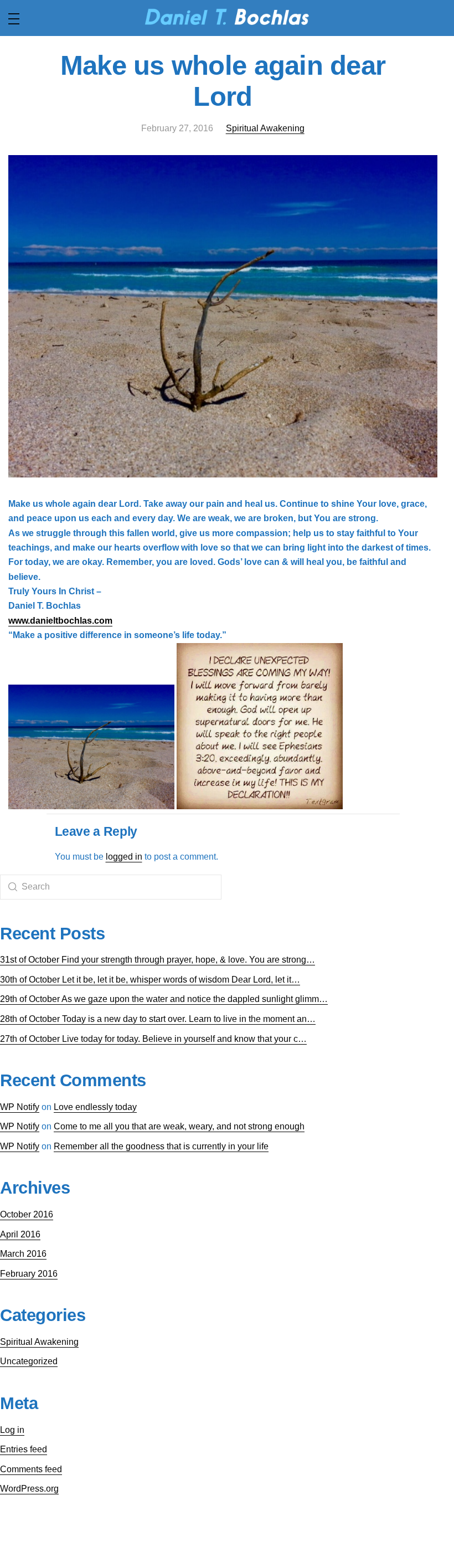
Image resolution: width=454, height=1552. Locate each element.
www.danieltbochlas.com (60, 620)
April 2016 (20, 1234)
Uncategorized (29, 1361)
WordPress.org (29, 1488)
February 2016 (29, 1273)
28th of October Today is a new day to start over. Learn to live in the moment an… (158, 1019)
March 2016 (23, 1253)
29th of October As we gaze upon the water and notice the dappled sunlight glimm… (164, 999)
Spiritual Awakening (265, 128)
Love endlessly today (95, 1107)
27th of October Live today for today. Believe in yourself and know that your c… (153, 1039)
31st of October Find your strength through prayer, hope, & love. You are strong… (157, 959)
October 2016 (26, 1214)
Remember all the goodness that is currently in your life (161, 1146)
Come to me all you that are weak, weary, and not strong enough (179, 1126)
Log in (12, 1430)
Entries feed (23, 1449)
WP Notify (19, 1107)
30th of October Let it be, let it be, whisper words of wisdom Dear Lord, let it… (150, 979)
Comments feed (31, 1469)
